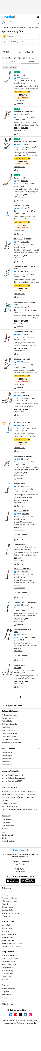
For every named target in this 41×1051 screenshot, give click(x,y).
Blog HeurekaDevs (8, 910)
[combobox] (20, 22)
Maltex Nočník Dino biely (10, 806)
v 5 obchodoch (19, 684)
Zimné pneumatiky (8, 835)
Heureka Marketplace (9, 964)
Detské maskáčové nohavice (11, 742)
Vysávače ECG (6, 762)
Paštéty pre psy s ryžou (10, 739)
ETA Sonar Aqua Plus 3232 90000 (25, 141)
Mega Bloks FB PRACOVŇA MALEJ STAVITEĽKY (18, 797)
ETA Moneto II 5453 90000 (23, 456)
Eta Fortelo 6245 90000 (22, 422)
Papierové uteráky (8, 718)
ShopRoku (5, 992)
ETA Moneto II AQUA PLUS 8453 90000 (25, 303)
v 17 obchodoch (19, 197)
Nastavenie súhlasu (8, 937)
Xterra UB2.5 (6, 800)
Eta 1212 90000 (19, 178)
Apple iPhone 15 (7, 820)
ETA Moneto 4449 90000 (22, 569)
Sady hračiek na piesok (9, 733)
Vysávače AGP (6, 759)
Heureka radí (6, 931)
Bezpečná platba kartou (10, 943)
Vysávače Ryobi (7, 756)
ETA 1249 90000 (19, 544)
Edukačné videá (7, 977)
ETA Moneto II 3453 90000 (23, 239)
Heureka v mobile (7, 928)
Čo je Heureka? (7, 892)
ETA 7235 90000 (19, 665)
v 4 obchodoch (19, 621)
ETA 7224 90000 (19, 483)
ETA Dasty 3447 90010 (22, 205)
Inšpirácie (5, 1001)
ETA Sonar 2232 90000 (22, 359)
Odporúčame (7, 816)
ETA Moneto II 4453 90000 (23, 332)
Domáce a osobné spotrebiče (18, 27)
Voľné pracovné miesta (9, 901)
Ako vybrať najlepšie (10, 771)
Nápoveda (5, 980)
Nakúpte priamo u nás (9, 934)
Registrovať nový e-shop (10, 958)
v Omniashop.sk (19, 530)
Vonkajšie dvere (7, 727)
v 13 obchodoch (19, 130)
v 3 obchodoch (19, 323)
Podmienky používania (9, 898)
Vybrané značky (8, 748)
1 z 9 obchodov (19, 100)
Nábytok (4, 838)
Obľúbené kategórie (10, 711)
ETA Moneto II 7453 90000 (23, 111)
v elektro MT (18, 651)
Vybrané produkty (9, 787)
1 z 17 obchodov (19, 231)
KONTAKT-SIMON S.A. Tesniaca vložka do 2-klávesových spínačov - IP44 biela (20, 809)
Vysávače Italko (7, 765)
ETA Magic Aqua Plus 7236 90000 (25, 602)
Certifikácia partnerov (9, 998)
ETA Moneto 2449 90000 (22, 511)
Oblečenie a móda (8, 841)
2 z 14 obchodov (19, 448)
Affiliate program (7, 974)
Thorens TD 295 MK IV (9, 803)
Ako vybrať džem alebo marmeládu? (13, 778)
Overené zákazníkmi (8, 989)
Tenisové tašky (7, 721)
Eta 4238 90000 (19, 75)
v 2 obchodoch (19, 560)
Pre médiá (5, 904)
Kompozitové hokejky (9, 730)
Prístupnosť (6, 916)
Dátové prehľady (7, 971)
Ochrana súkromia (8, 940)
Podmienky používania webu (26, 1023)
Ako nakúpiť (6, 925)
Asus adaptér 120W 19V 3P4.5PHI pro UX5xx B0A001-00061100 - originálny (20, 794)
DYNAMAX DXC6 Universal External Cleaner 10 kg (18, 791)
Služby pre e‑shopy (8, 961)
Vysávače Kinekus (8, 753)
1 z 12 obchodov (19, 167)
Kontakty (5, 895)
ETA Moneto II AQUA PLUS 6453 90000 (25, 267)
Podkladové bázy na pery (10, 715)
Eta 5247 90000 (19, 393)
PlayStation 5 (6, 829)
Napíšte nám (20, 864)
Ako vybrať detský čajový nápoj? (12, 775)
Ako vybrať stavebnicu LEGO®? (12, 781)
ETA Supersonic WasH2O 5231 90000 (24, 631)
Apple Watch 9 (6, 823)
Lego (3, 832)
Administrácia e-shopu (9, 955)
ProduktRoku (6, 995)
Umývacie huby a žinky (9, 724)
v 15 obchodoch (19, 258)
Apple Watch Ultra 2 (8, 826)
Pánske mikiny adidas (9, 736)
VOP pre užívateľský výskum (11, 946)
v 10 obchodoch (19, 351)
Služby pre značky (8, 968)
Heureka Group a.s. (26, 1021)
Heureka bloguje (7, 907)
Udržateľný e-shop (8, 1004)
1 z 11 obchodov (19, 294)
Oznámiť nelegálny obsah (10, 913)
